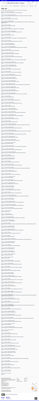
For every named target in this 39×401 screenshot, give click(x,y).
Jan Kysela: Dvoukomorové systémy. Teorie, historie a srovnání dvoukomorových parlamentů (13, 146)
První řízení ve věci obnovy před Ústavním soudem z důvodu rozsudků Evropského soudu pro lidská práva (15, 84)
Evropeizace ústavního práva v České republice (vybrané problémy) (10, 50)
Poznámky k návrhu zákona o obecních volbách (7, 355)
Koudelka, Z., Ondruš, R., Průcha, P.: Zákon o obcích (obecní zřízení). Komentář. (12, 208)
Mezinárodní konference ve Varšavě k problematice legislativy (9, 109)
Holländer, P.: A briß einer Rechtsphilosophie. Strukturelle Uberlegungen (11, 189)
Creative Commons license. (14, 394)
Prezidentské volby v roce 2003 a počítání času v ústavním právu (9, 183)
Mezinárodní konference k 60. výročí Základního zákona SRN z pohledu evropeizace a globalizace (14, 47)
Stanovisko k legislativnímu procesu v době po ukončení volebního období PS (11, 282)
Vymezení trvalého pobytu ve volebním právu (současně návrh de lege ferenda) (11, 327)
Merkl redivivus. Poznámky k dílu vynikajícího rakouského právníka (10, 87)
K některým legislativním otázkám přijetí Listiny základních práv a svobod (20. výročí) (12, 28)
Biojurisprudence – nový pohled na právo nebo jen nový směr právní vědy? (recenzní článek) (13, 59)
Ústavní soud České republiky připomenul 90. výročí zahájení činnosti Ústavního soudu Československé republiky (16, 15)
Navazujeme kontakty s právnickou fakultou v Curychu (8, 352)
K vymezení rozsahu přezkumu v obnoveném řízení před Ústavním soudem (11, 75)
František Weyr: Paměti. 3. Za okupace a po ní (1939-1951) (9, 171)
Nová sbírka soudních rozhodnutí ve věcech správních (8, 285)
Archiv (25, 379)
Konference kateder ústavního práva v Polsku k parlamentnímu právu (10, 140)
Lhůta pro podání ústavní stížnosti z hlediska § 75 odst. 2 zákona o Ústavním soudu (12, 336)
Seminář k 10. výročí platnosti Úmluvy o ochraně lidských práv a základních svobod (12, 205)
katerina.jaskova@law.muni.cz (7, 388)
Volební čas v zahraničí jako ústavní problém (7, 214)
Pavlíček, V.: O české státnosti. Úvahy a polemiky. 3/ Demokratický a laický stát (11, 56)
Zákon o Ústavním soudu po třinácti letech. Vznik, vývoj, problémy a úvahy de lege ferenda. (13, 112)
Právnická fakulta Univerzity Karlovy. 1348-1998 (7, 273)
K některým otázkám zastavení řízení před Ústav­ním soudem (9, 333)
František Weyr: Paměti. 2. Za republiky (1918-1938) (8, 220)
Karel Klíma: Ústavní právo (4, 330)
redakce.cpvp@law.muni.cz (4, 385)
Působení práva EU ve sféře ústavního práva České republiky (9, 18)
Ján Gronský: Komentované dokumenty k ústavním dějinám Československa (11, 149)
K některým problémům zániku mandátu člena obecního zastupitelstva (10, 367)
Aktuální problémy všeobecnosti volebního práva (7, 364)
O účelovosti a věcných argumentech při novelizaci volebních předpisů (10, 245)
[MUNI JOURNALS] (4, 0)
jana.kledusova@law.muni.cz (5, 384)
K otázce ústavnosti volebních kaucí (6, 324)
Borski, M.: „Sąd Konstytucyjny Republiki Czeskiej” (8, 44)
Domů (17, 378)
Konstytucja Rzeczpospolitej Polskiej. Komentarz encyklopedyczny (10, 53)
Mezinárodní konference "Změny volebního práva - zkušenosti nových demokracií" (12, 115)
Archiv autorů (25, 380)
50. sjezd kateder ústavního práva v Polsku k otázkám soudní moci (10, 81)
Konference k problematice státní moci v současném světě (9, 78)
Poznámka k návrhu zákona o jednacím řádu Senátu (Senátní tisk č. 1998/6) (11, 276)
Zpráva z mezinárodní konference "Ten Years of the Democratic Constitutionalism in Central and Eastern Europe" (16, 239)
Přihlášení (33, 1)
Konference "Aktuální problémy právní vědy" (7, 143)
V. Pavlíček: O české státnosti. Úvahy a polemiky (7, 186)
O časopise (18, 379)
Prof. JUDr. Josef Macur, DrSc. (5, 211)
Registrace (28, 1)
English (37, 1)
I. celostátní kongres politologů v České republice (7, 242)
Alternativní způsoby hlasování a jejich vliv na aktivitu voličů (9, 121)
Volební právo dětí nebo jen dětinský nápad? (7, 177)
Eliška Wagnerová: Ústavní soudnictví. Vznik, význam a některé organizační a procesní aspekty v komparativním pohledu (17, 318)
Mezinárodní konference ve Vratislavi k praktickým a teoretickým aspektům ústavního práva (13, 152)
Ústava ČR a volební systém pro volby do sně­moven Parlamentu (9, 361)
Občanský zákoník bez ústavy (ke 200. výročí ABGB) (8, 25)
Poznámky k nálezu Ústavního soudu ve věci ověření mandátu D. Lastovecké (11, 267)
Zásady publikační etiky (20, 381)
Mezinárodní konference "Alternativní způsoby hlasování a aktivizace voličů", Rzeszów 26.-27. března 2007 (15, 124)
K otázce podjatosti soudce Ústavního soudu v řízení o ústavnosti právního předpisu (12, 202)
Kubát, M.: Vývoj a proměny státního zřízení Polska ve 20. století (9, 118)
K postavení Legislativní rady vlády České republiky (8, 106)
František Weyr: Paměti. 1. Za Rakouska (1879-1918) (8, 251)
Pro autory (18, 380)
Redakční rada (26, 378)
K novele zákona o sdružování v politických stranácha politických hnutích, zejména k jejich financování (15, 358)
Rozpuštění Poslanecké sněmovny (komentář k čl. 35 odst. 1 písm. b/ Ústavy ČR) (12, 279)
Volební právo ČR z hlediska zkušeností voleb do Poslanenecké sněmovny (11, 321)
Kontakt (25, 381)
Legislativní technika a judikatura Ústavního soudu (8, 155)
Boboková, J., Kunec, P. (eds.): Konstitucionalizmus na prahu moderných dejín (11, 12)
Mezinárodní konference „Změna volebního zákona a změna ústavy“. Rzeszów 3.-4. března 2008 (14, 93)
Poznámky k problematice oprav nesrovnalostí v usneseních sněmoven (10, 174)
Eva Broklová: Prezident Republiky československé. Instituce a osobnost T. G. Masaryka (13, 217)
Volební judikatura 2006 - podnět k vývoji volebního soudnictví (9, 137)
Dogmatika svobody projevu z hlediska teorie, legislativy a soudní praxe (10, 270)
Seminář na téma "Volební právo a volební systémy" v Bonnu (9, 349)
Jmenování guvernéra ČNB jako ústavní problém (7, 236)
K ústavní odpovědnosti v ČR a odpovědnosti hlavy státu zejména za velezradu (11, 41)
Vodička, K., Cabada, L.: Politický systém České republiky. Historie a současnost (12, 180)
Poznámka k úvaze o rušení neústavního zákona (7, 248)
